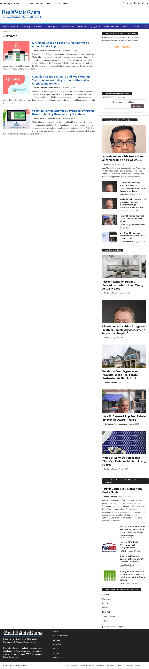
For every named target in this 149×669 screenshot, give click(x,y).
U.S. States (28, 3)
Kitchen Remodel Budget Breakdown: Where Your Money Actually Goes (123, 285)
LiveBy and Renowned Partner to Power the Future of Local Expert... (133, 236)
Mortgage (52, 26)
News (125, 26)
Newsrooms (58, 631)
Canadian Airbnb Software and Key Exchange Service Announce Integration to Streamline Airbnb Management (61, 80)
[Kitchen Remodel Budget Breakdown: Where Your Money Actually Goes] (124, 266)
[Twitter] (142, 3)
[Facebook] (123, 3)
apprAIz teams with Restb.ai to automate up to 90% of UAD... (122, 158)
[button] (144, 26)
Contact (56, 3)
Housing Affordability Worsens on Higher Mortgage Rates (130, 545)
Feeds (65, 3)
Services (39, 3)
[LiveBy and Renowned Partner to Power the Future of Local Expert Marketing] (109, 237)
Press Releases (111, 26)
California (106, 599)
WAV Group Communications (132, 225)
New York (106, 612)
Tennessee (106, 621)
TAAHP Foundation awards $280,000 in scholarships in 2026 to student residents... (132, 529)
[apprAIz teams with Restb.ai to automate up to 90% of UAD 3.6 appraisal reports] (124, 139)
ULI (122, 583)
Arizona (105, 595)
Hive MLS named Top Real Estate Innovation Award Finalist (132, 218)
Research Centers (60, 635)
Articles (135, 26)
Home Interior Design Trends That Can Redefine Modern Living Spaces (124, 461)
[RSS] (139, 3)
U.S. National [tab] (108, 98)
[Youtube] (146, 3)
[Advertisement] (96, 13)
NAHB (123, 551)
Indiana (105, 608)
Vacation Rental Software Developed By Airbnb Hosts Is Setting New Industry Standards (63, 112)
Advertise (57, 644)
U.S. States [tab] (122, 98)
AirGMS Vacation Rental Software (46, 50)
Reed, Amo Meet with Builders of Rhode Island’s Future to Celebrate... (132, 559)
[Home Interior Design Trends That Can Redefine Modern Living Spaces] (124, 442)
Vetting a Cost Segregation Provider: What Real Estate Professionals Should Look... (120, 375)
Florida (105, 603)
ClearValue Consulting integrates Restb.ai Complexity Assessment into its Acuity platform (132, 186)
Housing (26, 26)
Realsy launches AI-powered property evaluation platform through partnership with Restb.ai (133, 203)
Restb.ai (107, 164)
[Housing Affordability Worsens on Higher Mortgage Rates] (109, 546)
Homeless (39, 26)
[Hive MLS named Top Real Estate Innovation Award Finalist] (109, 219)
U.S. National (9, 26)
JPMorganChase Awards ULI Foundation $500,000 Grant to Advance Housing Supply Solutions (133, 575)
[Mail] (131, 3)
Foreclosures (68, 26)
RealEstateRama (127, 242)
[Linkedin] (127, 3)
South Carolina (108, 616)
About (48, 3)
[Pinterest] (135, 3)
